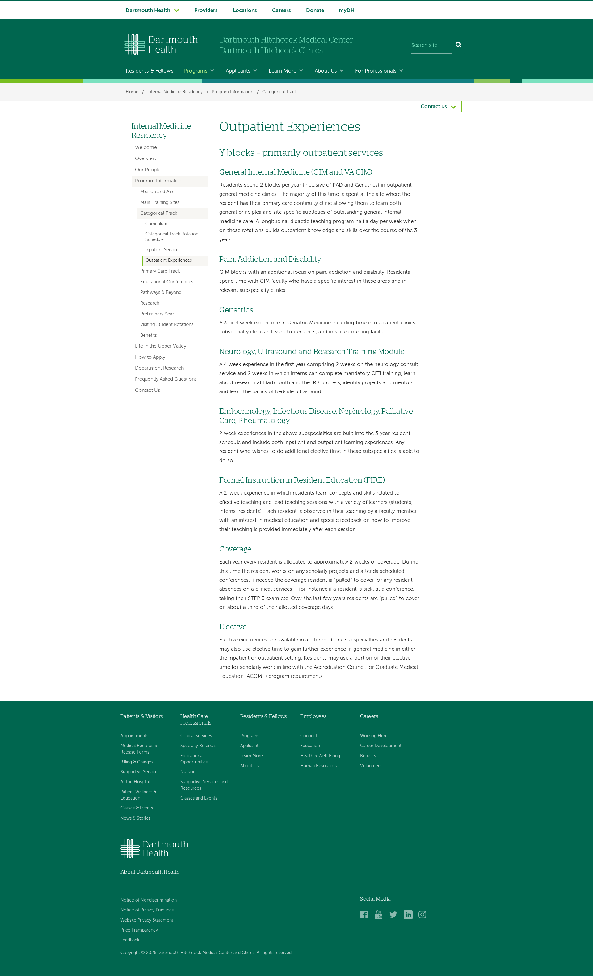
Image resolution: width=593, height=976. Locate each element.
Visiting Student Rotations (167, 324)
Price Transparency (139, 930)
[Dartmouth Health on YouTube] (380, 915)
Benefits (148, 335)
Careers (281, 10)
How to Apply (150, 357)
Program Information (232, 92)
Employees (313, 716)
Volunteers (370, 766)
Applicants (238, 71)
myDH (347, 10)
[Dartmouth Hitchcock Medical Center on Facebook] (365, 915)
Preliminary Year (157, 314)
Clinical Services (196, 736)
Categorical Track (279, 92)
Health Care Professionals (195, 719)
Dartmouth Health (148, 10)
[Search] (458, 46)
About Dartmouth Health (149, 872)
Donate (315, 10)
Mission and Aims (158, 191)
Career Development (381, 746)
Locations (245, 10)
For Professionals (376, 71)
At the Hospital (135, 782)
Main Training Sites (159, 202)
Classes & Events (136, 808)
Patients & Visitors (141, 716)
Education (310, 746)
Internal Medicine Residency (175, 92)
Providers (206, 10)
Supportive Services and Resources (204, 785)
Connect (309, 736)
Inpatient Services (162, 250)
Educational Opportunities (194, 759)
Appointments (134, 736)
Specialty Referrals (198, 746)
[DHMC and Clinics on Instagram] (423, 915)
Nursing (188, 772)
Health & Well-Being (320, 756)
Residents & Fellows (150, 71)
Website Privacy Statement (146, 920)
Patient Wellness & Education (138, 795)
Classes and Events (198, 798)
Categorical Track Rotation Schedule (171, 237)
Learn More (282, 71)
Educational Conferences (166, 282)
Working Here (374, 736)
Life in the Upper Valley (160, 346)
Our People (148, 169)
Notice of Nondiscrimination (148, 900)
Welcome (146, 147)
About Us (326, 71)
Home (132, 92)
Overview (146, 158)
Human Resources (318, 766)
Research (149, 303)
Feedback (129, 940)
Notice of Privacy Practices (147, 910)
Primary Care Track (160, 271)
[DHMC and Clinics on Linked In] (409, 915)
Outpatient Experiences (168, 260)
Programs (196, 71)
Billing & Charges (136, 762)
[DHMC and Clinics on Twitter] (394, 915)
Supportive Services (139, 772)
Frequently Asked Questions (166, 379)
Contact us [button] (434, 106)
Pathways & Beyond (161, 292)
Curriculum (156, 224)
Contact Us (147, 390)
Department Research (159, 368)
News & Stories (135, 818)
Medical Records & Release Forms (138, 749)
